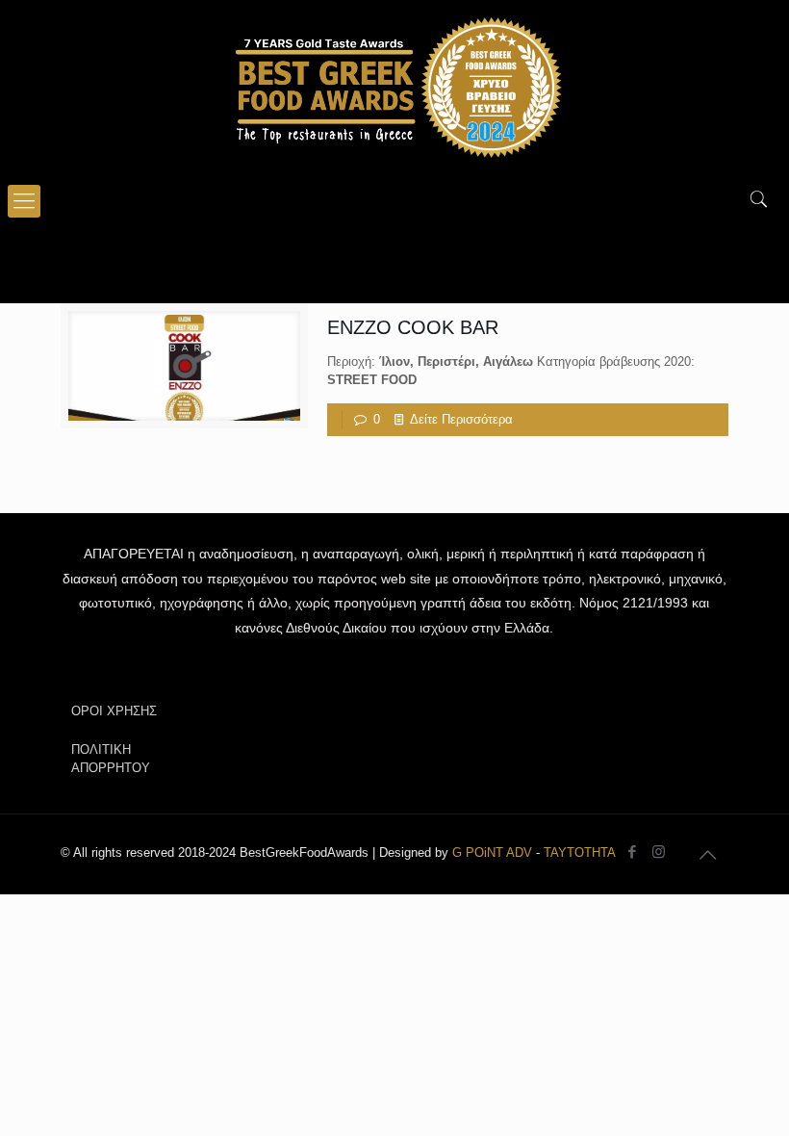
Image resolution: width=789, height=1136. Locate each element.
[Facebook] (633, 851)
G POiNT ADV (492, 852)
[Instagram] (659, 851)
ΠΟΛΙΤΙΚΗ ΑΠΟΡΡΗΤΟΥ (110, 758)
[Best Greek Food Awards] (394, 86)
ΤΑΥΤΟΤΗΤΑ (580, 852)
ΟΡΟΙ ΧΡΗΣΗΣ (114, 711)
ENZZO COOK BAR (412, 327)
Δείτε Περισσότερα (461, 419)
